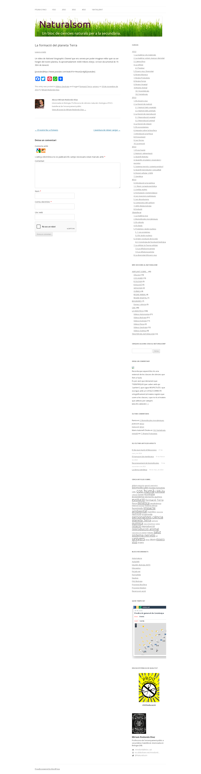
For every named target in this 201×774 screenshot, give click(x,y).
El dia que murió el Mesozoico (144, 450)
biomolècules (140, 487)
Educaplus (136, 568)
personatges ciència (147, 517)
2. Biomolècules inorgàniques (146, 219)
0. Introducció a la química (144, 183)
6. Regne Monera (141, 74)
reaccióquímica (149, 524)
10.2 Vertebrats (141, 94)
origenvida (147, 514)
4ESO (84, 9)
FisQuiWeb (136, 574)
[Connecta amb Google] (38, 152)
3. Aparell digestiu (141, 156)
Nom (38, 191)
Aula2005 (135, 561)
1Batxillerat (97, 9)
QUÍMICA (137, 291)
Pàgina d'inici (40, 9)
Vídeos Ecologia (140, 321)
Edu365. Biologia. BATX (141, 565)
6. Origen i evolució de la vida (146, 238)
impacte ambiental (143, 509)
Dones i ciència (140, 304)
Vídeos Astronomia (141, 314)
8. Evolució (138, 209)
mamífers (152, 512)
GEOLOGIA (138, 288)
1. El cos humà (139, 150)
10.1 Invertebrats (142, 91)
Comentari (39, 161)
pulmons (155, 521)
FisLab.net (136, 571)
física (134, 503)
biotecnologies (157, 487)
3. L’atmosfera (139, 61)
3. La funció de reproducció (145, 114)
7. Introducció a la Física (143, 133)
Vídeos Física (139, 324)
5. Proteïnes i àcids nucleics (145, 229)
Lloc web (39, 212)
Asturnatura (137, 558)
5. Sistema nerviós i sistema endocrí (148, 166)
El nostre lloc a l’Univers (46, 130)
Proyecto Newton (139, 588)
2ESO (64, 9)
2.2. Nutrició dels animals (145, 110)
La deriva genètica (139, 469)
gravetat (141, 506)
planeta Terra (141, 520)
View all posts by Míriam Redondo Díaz (69, 109)
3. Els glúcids (139, 222)
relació (136, 526)
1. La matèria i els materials (145, 55)
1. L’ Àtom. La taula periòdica (145, 186)
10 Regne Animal (140, 87)
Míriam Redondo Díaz (50, 90)
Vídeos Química (140, 330)
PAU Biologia (137, 581)
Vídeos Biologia (140, 317)
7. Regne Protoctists (142, 78)
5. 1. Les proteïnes (142, 232)
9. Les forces (139, 140)
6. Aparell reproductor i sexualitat (147, 170)
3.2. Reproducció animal (145, 120)
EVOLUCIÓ (138, 284)
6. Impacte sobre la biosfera (145, 130)
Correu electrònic (43, 202)
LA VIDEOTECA (137, 311)
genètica (143, 503)
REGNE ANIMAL (140, 294)
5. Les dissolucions (141, 199)
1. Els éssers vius (141, 101)
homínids (137, 508)
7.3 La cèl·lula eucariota (144, 252)
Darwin (141, 494)
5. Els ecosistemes (141, 127)
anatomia (140, 485)
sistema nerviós (143, 535)
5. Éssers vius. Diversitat (144, 71)
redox (157, 524)
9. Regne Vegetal (140, 84)
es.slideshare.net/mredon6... (147, 752)
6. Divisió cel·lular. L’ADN (143, 173)
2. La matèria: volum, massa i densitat (149, 58)
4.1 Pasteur (140, 68)
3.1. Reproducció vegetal (145, 117)
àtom (153, 539)
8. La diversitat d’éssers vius (145, 255)
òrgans (141, 542)
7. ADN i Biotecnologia (142, 206)
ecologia (149, 494)
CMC (134, 307)
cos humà (145, 491)
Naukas (135, 578)
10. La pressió (139, 143)
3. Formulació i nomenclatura (145, 193)
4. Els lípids (138, 225)
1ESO (54, 9)
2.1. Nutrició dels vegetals (145, 107)
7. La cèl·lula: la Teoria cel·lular (146, 245)
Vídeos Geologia (62, 86)
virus (147, 539)
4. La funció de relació (143, 124)
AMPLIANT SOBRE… (140, 271)
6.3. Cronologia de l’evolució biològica (150, 242)
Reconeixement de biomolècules (145, 463)
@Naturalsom (141, 755)
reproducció (148, 526)
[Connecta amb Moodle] (43, 152)
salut (157, 532)
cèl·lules (134, 495)
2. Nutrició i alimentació (143, 153)
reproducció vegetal (139, 533)
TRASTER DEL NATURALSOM (143, 334)
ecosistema (138, 496)
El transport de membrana (143, 456)
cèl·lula (160, 491)
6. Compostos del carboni (144, 202)
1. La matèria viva (141, 215)
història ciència (151, 505)
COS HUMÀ (138, 278)
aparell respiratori (151, 485)
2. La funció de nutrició (143, 104)
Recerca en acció (139, 591)
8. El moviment (139, 137)
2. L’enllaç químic (140, 189)
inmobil (135, 433)
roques (150, 532)
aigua (134, 485)
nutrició (136, 514)
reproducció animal (145, 529)
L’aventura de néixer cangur (107, 130)
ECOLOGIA (138, 281)
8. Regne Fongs (140, 81)
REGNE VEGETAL (140, 298)
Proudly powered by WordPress (47, 769)
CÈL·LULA (137, 275)
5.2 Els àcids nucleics (143, 235)
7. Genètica (138, 176)
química (137, 523)
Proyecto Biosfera (139, 584)
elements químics (153, 496)
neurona (160, 512)
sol (157, 536)
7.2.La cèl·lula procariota (145, 248)
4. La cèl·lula (138, 64)
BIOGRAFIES (137, 301)
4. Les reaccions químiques (145, 196)
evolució (138, 499)
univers (96, 86)
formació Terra (85, 86)
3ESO (74, 9)
